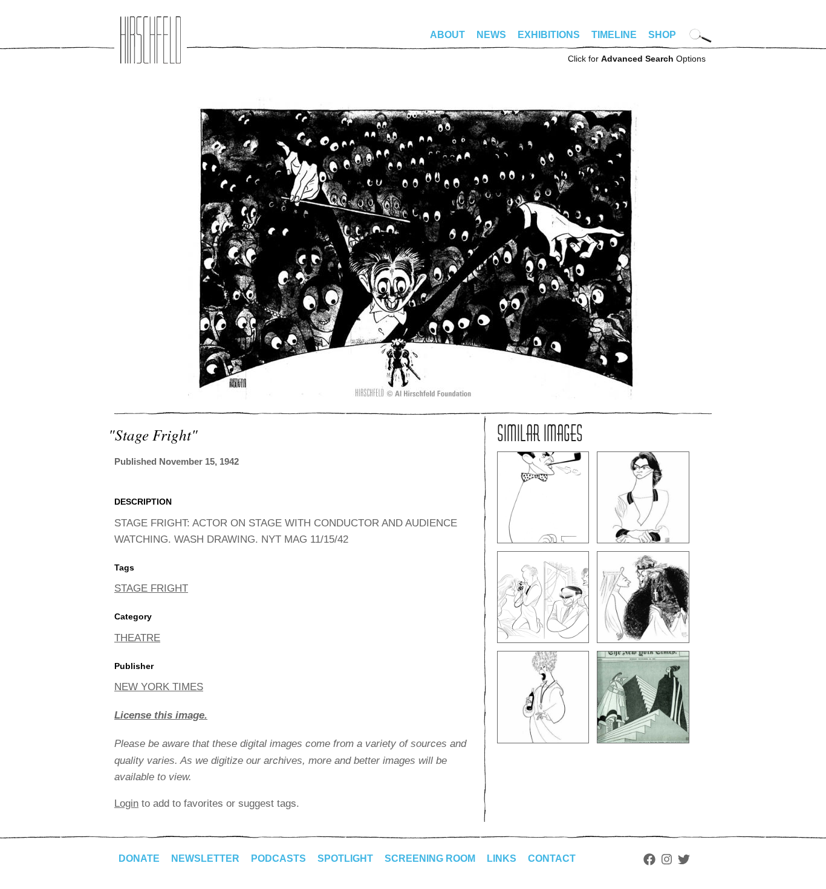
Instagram (667, 859)
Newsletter (205, 858)
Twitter (684, 859)
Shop (662, 35)
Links (501, 858)
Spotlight (345, 858)
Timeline (614, 35)
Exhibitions (549, 35)
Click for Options (637, 58)
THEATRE (137, 638)
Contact (552, 858)
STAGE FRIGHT (151, 588)
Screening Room (430, 858)
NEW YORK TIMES (158, 687)
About (447, 35)
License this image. (160, 715)
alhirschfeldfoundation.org (150, 39)
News (491, 35)
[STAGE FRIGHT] (413, 396)
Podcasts (278, 858)
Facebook (649, 859)
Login (126, 803)
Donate (139, 858)
